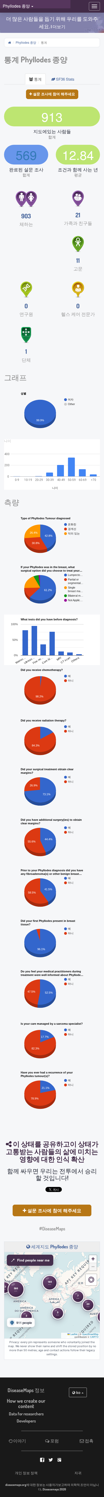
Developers (26, 1420)
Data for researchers (26, 1413)
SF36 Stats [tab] (64, 79)
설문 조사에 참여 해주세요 (53, 93)
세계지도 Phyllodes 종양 (54, 1246)
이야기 (19, 1440)
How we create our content (26, 1403)
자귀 (78, 1473)
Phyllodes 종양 (26, 42)
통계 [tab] (37, 79)
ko (78, 1392)
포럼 (54, 1440)
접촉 (88, 1440)
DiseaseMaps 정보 (26, 1390)
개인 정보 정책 (26, 1473)
